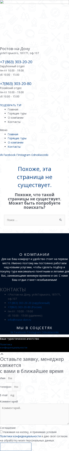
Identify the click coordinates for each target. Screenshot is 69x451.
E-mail (4, 395)
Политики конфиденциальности (20, 436)
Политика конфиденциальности (13, 346)
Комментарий (9, 401)
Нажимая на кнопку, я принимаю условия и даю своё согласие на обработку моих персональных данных (34, 436)
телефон (6, 387)
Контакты (14, 122)
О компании (15, 117)
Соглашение (8, 428)
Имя (3, 378)
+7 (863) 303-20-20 (16, 61)
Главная (13, 109)
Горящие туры (17, 113)
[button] (34, 130)
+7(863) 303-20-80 (15, 83)
